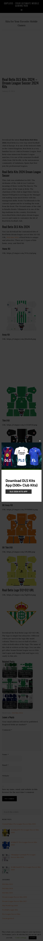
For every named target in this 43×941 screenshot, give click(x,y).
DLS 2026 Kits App (18, 491)
